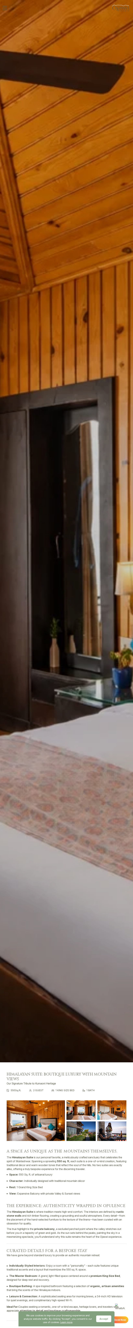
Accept (103, 1318)
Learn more (66, 1322)
